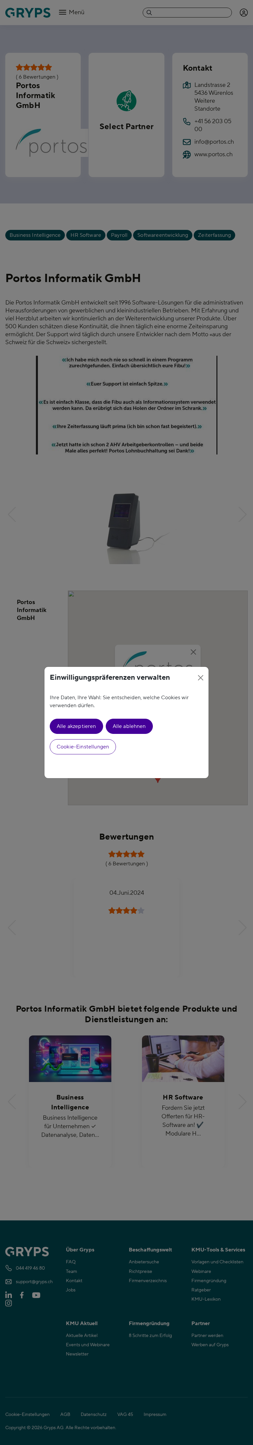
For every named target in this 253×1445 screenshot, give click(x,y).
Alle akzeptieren (76, 726)
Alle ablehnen (129, 726)
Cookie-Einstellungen (83, 746)
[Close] (200, 677)
